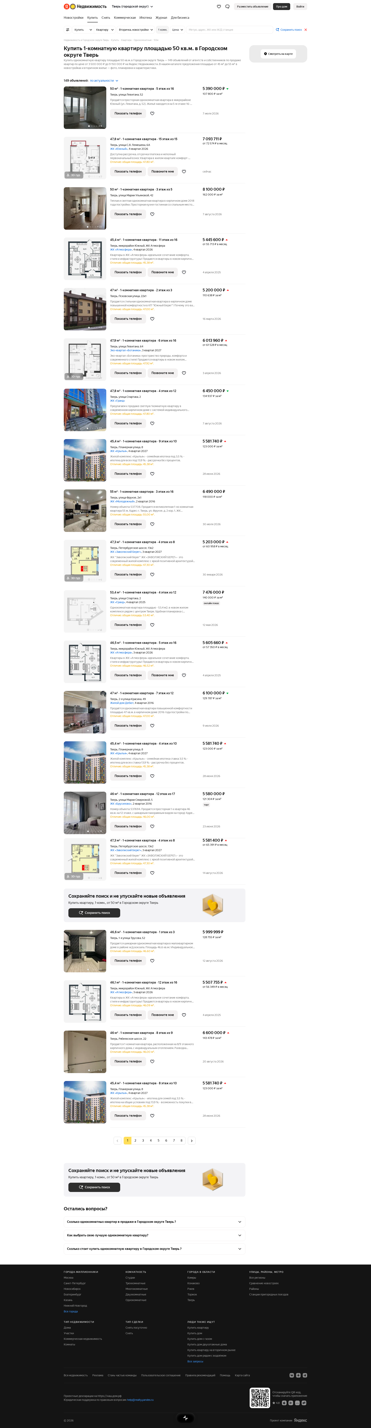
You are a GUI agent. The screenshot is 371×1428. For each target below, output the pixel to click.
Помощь (225, 1375)
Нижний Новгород (75, 1305)
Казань (68, 1300)
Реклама (97, 1375)
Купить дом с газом (199, 1338)
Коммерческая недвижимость (83, 1338)
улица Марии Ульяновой (134, 195)
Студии (130, 1277)
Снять (129, 1333)
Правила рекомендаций (200, 1375)
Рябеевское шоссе (130, 1038)
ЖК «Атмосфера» (121, 249)
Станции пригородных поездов (268, 1294)
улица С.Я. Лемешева (132, 144)
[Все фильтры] (67, 30)
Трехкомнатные (136, 1283)
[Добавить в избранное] (152, 113)
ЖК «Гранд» (117, 400)
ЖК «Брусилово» (121, 803)
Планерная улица (129, 447)
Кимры (191, 1277)
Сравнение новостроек (264, 1283)
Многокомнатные (137, 1288)
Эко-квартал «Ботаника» (125, 350)
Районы (254, 1288)
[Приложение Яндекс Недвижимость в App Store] (284, 1402)
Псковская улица (129, 296)
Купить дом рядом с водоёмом (206, 1355)
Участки (69, 1333)
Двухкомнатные (136, 1294)
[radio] (135, 1140)
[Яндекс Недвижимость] (85, 6)
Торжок (192, 1294)
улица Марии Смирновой (134, 799)
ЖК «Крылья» (118, 451)
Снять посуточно (136, 1327)
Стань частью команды (122, 1375)
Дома (67, 1327)
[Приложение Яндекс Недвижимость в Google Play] (290, 1402)
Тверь (113, 94)
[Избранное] (218, 6)
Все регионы (257, 1277)
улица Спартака (128, 396)
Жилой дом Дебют (122, 702)
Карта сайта (242, 1375)
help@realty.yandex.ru (140, 1399)
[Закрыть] (305, 29)
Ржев (190, 1288)
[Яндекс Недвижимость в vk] (291, 1375)
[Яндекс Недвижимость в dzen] (298, 1375)
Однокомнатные (136, 1300)
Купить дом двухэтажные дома (207, 1344)
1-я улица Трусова (130, 938)
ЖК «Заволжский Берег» (125, 551)
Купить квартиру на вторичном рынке (211, 1350)
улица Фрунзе (127, 497)
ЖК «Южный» (119, 148)
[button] (227, 6)
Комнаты (69, 1344)
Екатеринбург (72, 1294)
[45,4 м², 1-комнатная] (87, 462)
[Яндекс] (300, 1420)
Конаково (193, 1283)
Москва (68, 1277)
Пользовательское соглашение (161, 1375)
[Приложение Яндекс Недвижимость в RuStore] (304, 1402)
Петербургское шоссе (133, 547)
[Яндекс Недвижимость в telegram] (305, 1375)
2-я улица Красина (130, 699)
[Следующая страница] (191, 1140)
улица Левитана (129, 94)
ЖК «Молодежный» (122, 501)
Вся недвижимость (76, 1375)
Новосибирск (72, 1288)
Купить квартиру (198, 1327)
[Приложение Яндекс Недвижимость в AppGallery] (297, 1402)
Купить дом (194, 1333)
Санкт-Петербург (75, 1283)
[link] (300, 6)
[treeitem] (74, 17)
